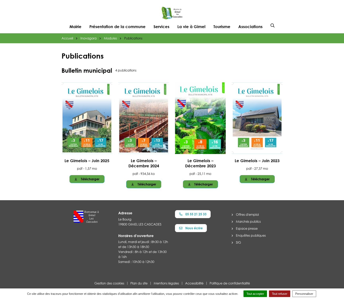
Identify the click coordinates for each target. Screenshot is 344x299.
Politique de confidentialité (230, 283)
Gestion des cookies (109, 283)
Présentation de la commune (117, 26)
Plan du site (139, 283)
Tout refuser (279, 293)
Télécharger (90, 179)
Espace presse (247, 228)
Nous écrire (194, 228)
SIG (238, 242)
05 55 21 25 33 (195, 214)
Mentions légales (166, 283)
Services (161, 26)
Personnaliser (304, 293)
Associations (250, 26)
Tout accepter (255, 293)
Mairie (75, 26)
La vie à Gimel (191, 26)
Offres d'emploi (247, 215)
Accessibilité (194, 283)
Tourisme (221, 26)
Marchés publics (248, 222)
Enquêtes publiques (251, 235)
